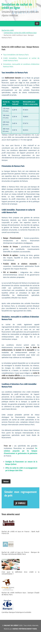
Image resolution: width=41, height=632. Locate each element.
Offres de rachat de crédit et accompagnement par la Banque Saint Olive (21, 469)
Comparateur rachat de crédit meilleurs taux (20, 33)
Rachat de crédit (8, 30)
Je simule (20, 503)
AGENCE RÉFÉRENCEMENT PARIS (24, 629)
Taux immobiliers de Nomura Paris (16, 55)
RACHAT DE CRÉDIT (11, 625)
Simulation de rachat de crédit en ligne (17, 6)
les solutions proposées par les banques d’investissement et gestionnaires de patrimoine (20, 451)
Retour (6, 481)
